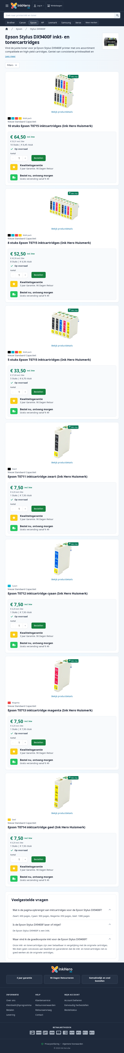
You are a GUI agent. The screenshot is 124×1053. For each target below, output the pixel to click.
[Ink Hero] (20, 5)
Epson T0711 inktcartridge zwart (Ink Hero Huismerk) (47, 476)
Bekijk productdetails (62, 111)
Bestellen (40, 159)
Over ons (10, 1000)
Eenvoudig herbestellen (76, 1005)
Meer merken (91, 22)
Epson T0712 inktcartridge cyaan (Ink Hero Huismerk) (48, 593)
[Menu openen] (7, 5)
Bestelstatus (70, 1010)
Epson (33, 22)
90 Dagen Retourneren (62, 977)
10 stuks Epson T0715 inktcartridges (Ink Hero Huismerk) (50, 126)
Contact (39, 1014)
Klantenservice (42, 1000)
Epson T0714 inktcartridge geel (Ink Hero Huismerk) (46, 827)
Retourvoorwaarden (45, 1005)
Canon (22, 22)
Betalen (10, 1010)
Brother (11, 22)
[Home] (6, 28)
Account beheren (73, 1000)
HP (42, 22)
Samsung (66, 22)
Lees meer (10, 56)
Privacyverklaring (52, 1044)
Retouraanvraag (43, 1010)
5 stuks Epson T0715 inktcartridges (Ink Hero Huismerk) (49, 360)
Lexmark (52, 22)
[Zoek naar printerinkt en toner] (117, 15)
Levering (10, 1014)
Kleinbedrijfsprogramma (18, 1005)
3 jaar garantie (24, 977)
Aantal (13, 153)
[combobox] (62, 15)
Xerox (78, 22)
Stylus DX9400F (37, 28)
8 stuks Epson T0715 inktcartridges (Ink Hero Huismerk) (49, 243)
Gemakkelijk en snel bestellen (99, 979)
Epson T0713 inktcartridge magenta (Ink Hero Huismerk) (50, 710)
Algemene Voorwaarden (72, 1044)
